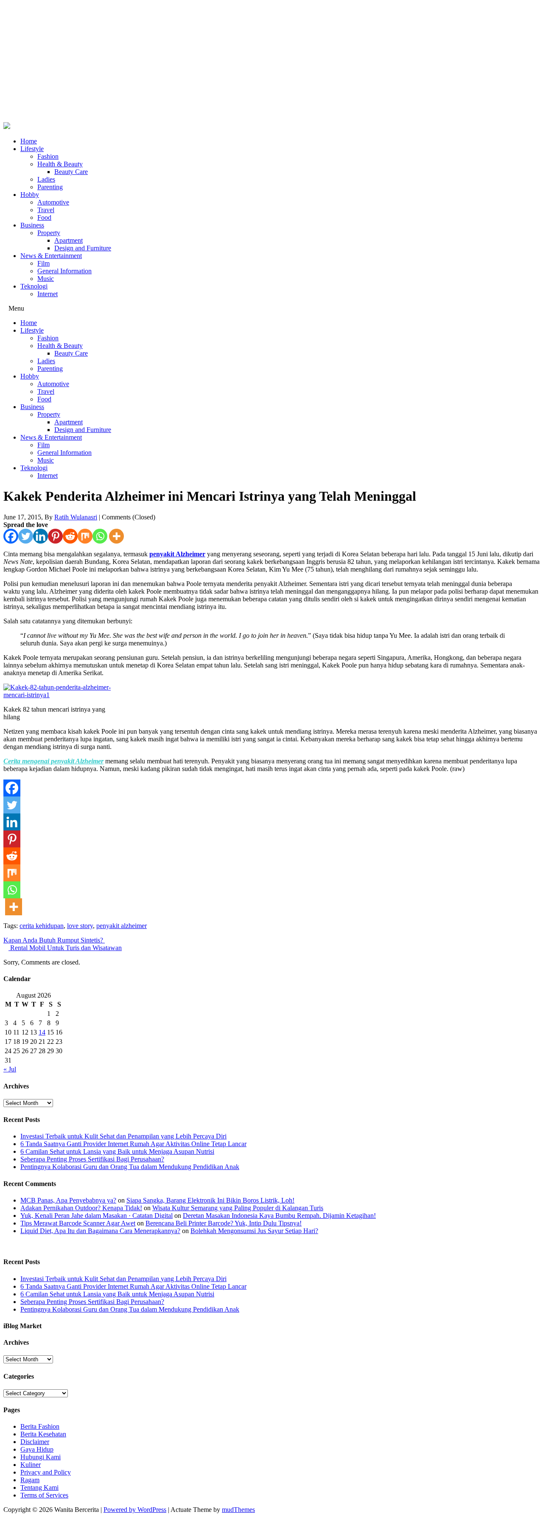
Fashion (48, 156)
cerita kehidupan (42, 925)
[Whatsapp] (99, 536)
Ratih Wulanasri (75, 517)
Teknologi (34, 286)
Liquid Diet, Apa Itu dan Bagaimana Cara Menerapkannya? (100, 1230)
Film (43, 263)
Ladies (46, 179)
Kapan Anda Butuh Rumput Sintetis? (54, 940)
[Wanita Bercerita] (6, 126)
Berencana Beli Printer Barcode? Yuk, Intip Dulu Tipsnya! (224, 1223)
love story (80, 925)
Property (48, 232)
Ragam (29, 1479)
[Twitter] (25, 536)
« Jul (9, 1069)
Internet (47, 293)
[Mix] (85, 536)
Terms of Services (44, 1495)
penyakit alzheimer (121, 925)
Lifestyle (32, 148)
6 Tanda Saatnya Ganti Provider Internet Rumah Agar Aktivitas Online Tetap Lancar (133, 1143)
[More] (116, 536)
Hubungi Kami (40, 1457)
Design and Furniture (82, 248)
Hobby (29, 194)
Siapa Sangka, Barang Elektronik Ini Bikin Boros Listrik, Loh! (210, 1200)
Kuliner (30, 1464)
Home (28, 141)
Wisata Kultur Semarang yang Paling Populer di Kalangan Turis (237, 1207)
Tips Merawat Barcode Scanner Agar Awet (77, 1223)
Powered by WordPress (135, 1509)
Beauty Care (71, 171)
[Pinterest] (55, 536)
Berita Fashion (39, 1426)
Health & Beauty (60, 164)
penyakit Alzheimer (177, 554)
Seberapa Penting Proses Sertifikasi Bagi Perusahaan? (92, 1159)
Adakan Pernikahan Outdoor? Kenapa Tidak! (81, 1207)
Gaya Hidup (36, 1449)
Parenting (50, 187)
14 (42, 1032)
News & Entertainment (51, 255)
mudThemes (238, 1509)
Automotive (53, 202)
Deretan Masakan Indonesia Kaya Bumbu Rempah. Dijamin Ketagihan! (279, 1215)
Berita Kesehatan (43, 1434)
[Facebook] (10, 536)
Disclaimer (34, 1441)
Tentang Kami (39, 1487)
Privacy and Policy (45, 1472)
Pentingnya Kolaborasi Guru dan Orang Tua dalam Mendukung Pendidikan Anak (129, 1166)
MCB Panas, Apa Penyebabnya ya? (68, 1200)
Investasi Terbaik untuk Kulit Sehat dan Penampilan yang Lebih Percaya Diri (123, 1136)
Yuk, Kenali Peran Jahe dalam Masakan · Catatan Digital (96, 1215)
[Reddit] (70, 536)
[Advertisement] (257, 62)
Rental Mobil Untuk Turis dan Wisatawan (65, 947)
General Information (64, 271)
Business (32, 225)
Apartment (68, 240)
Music (45, 278)
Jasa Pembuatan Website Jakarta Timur (55, 1245)
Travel (45, 209)
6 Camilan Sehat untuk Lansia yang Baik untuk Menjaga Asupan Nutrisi (117, 1151)
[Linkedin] (40, 536)
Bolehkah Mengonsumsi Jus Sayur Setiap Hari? (254, 1230)
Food (44, 217)
